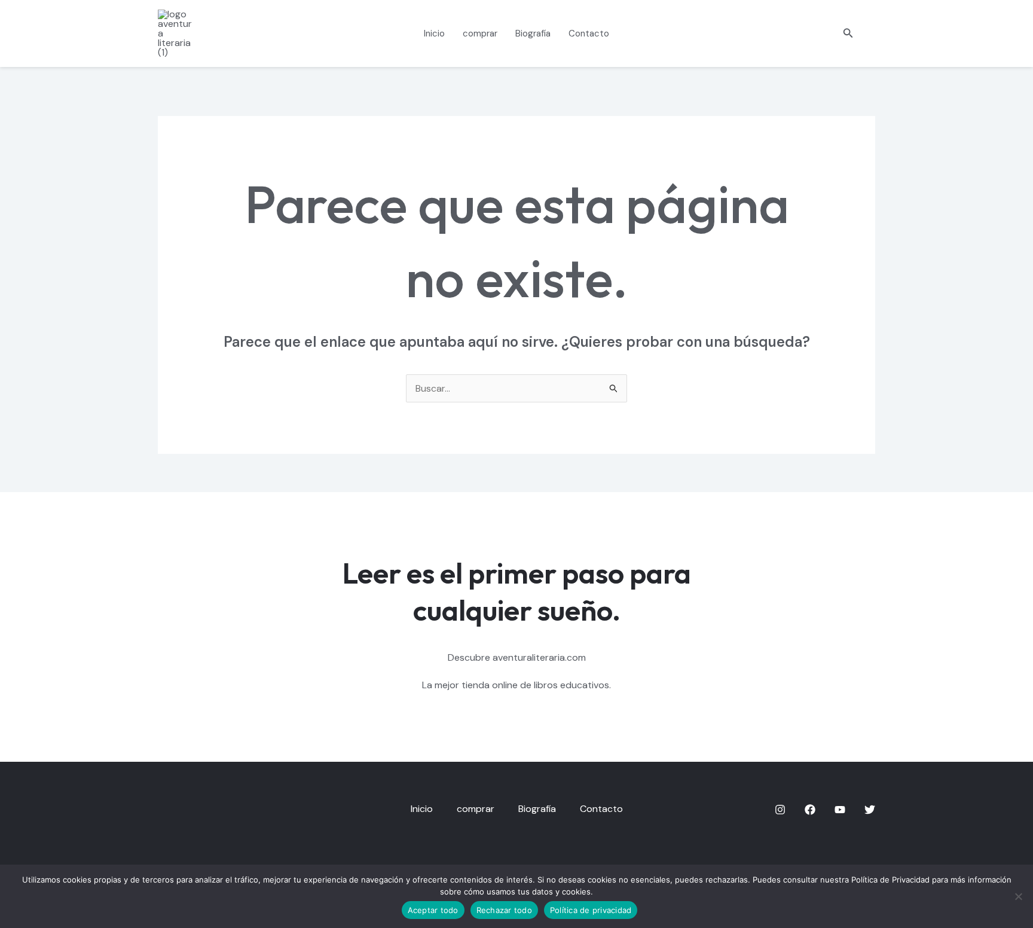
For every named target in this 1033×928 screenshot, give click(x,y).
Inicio (434, 33)
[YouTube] (840, 809)
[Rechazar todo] (1018, 896)
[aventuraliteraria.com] (177, 32)
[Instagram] (780, 809)
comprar (480, 33)
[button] (848, 34)
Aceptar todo (433, 910)
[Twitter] (869, 809)
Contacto (589, 33)
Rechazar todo (504, 910)
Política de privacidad (591, 910)
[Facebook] (810, 809)
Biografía (533, 33)
